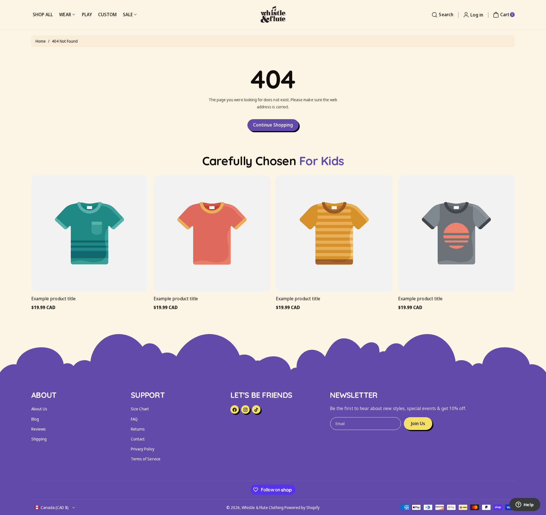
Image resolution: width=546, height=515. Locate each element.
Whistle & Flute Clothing (263, 507)
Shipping (39, 439)
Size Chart (140, 408)
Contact (138, 439)
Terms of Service (145, 459)
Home (41, 41)
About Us (39, 408)
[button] (441, 15)
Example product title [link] (53, 298)
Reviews (38, 429)
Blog (35, 419)
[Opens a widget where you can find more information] (524, 505)
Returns (138, 429)
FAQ (134, 419)
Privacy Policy (142, 449)
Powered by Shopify (302, 507)
